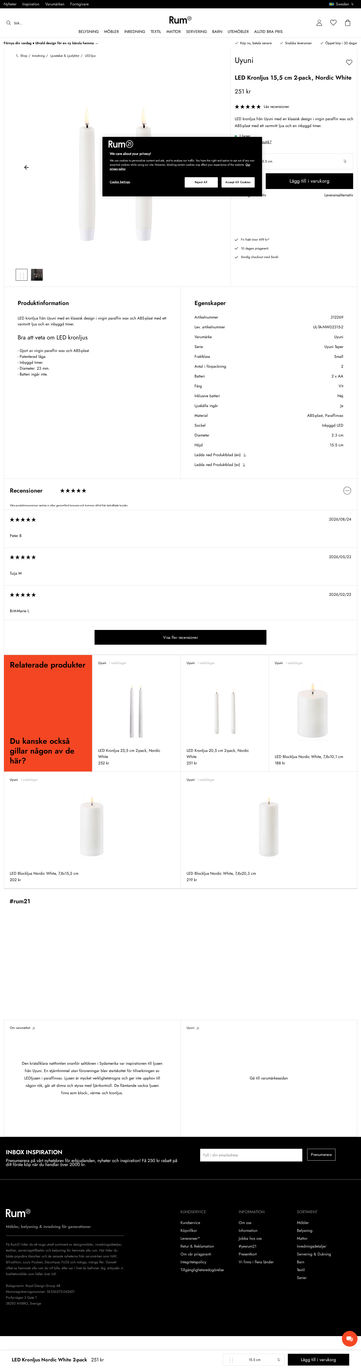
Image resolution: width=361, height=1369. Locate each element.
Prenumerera (321, 1154)
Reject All (201, 182)
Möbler (303, 1223)
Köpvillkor (188, 1231)
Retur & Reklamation (197, 1246)
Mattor (302, 1238)
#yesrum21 (247, 1246)
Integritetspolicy (193, 1262)
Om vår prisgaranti (195, 1254)
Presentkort (248, 1254)
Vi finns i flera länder (256, 1262)
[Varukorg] (347, 23)
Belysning (304, 1231)
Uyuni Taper (333, 347)
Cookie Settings (120, 182)
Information (248, 1231)
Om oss (245, 1223)
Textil (301, 1270)
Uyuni (338, 337)
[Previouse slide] (26, 168)
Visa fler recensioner (180, 637)
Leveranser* (190, 1238)
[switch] (180, 490)
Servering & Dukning (314, 1254)
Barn (300, 1262)
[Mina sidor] (319, 23)
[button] (343, 4)
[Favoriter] (333, 23)
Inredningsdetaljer (311, 1246)
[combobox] (341, 4)
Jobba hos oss (250, 1238)
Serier (301, 1278)
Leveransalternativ (338, 195)
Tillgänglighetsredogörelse (202, 1270)
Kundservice (190, 1223)
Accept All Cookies (237, 182)
